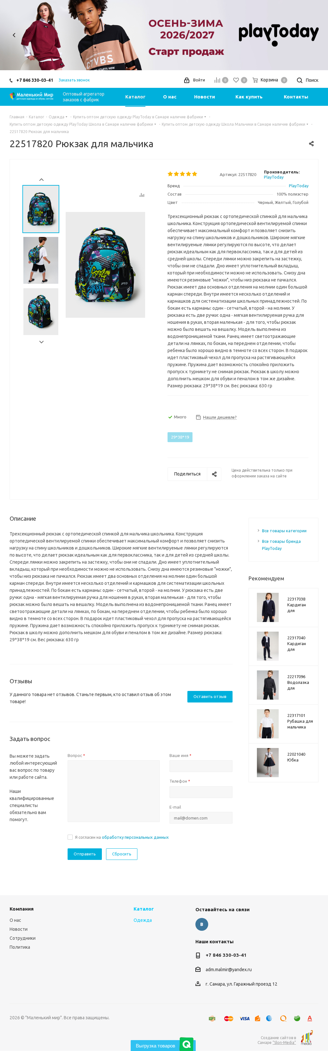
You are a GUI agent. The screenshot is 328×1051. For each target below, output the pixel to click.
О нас (15, 920)
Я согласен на (122, 837)
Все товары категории (284, 530)
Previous (14, 35)
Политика (20, 947)
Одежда (143, 920)
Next (313, 35)
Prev (41, 179)
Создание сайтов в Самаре (277, 1040)
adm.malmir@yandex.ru (229, 969)
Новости (19, 929)
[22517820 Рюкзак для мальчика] (105, 264)
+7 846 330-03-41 (34, 80)
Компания (22, 909)
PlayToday (273, 177)
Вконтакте (201, 924)
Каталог (144, 909)
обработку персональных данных (135, 837)
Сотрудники (23, 938)
